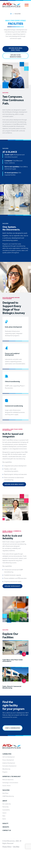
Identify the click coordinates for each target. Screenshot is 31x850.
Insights (5, 827)
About (4, 800)
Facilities (6, 790)
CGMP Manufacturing (8, 796)
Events (4, 818)
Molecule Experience (7, 779)
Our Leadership (6, 804)
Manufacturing (6, 769)
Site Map (16, 847)
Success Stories (6, 785)
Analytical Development (8, 763)
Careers (4, 813)
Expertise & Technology (11, 776)
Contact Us (6, 830)
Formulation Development (9, 766)
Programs (4, 772)
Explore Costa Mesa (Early (15, 49)
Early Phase (5, 793)
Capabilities (6, 754)
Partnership (5, 806)
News (3, 815)
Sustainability (6, 810)
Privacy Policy (6, 847)
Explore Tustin (15, 56)
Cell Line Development (8, 757)
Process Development (8, 760)
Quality (5, 823)
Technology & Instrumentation (10, 782)
